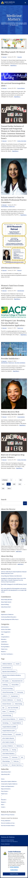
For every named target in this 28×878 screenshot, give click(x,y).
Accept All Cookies (14, 874)
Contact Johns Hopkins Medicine (9, 784)
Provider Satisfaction (9, 358)
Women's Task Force (17, 765)
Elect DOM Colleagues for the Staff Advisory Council (14, 584)
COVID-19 (4, 696)
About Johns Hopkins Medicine (8, 781)
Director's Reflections (7, 700)
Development (14, 696)
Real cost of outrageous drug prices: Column (12, 456)
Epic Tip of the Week (13, 707)
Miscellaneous (4, 644)
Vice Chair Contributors (20, 362)
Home (2, 779)
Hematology (5, 723)
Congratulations (4, 206)
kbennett (4, 57)
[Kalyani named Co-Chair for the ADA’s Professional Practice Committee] (14, 176)
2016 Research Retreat (10, 267)
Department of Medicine (7, 614)
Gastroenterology (6, 715)
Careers (3, 807)
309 (14, 484)
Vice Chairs (5, 765)
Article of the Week (21, 141)
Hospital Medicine (16, 723)
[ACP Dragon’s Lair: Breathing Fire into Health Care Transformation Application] (14, 312)
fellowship (12, 711)
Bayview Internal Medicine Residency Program (11, 676)
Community (20, 692)
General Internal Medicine (8, 719)
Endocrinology (18, 703)
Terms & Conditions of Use (7, 823)
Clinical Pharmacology (7, 692)
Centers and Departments (7, 786)
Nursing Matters (21, 88)
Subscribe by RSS (5, 774)
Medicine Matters (14, 17)
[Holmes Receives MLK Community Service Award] (14, 393)
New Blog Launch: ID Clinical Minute (13, 53)
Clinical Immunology (7, 688)
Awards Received (6, 667)
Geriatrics (21, 719)
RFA (22, 757)
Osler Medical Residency (8, 753)
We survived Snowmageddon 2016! (13, 84)
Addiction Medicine (7, 663)
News (2, 804)
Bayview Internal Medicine (9, 671)
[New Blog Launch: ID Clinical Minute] (14, 44)
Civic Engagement (5, 632)
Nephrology (5, 749)
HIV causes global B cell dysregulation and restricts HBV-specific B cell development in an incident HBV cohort (13, 590)
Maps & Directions (5, 789)
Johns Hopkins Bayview (8, 738)
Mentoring (19, 746)
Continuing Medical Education (8, 617)
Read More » (13, 65)
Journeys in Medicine (7, 746)
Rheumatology (6, 761)
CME (2, 634)
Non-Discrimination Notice (7, 825)
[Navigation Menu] (25, 3)
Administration (20, 290)
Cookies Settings (14, 869)
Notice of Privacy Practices (7, 814)
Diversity (19, 700)
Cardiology (5, 684)
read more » (19, 551)
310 (20, 484)
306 (21, 480)
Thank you (16, 761)
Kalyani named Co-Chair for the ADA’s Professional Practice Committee (13, 199)
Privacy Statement (5, 820)
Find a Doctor (4, 791)
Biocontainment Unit (17, 681)
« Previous (4, 480)
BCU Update (5, 681)
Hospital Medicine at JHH (8, 730)
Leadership (4, 641)
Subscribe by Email (5, 607)
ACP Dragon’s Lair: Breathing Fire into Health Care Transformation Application (13, 323)
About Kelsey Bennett (6, 599)
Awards (17, 663)
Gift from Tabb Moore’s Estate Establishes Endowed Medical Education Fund (13, 572)
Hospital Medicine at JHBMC (9, 726)
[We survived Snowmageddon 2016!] (14, 77)
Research (19, 270)
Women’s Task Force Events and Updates (12, 286)
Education (19, 57)
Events (4, 711)
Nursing (14, 749)
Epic (3, 707)
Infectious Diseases (7, 734)
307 (3, 484)
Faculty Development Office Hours (9, 619)
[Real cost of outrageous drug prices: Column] (14, 442)
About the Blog (5, 604)
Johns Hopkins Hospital (8, 742)
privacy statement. (14, 867)
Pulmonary (14, 757)
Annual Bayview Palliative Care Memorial (11, 576)
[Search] (25, 503)
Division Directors (6, 703)
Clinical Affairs (15, 684)
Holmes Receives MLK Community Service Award (12, 413)
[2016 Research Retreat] (14, 243)
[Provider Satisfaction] (14, 349)
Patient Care (12, 206)
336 (3, 488)
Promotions (5, 757)
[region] (14, 862)
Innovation (18, 734)
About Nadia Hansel (6, 602)
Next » (9, 488)
